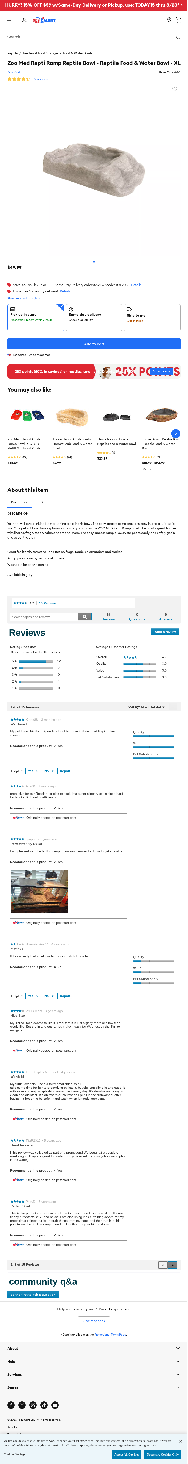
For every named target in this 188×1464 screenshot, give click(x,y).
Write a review (167, 632)
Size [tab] (44, 502)
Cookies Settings (14, 1454)
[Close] (177, 1441)
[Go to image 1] (94, 262)
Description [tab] (19, 502)
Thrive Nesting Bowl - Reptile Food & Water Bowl (116, 441)
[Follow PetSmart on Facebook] (11, 1422)
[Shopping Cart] (178, 20)
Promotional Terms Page (110, 1334)
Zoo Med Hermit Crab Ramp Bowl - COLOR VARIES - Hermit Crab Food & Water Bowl (24, 444)
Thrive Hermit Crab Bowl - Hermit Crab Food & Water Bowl (72, 443)
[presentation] (39, 891)
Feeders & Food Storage (40, 53)
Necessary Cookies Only (159, 1454)
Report (65, 771)
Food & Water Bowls (77, 53)
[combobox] (94, 37)
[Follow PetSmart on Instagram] (22, 1422)
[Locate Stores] (169, 20)
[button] (172, 1265)
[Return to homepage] (44, 20)
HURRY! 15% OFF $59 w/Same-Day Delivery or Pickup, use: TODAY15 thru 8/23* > (94, 5)
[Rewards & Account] (24, 20)
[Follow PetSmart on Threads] (33, 1422)
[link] (20, 603)
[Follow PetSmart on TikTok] (44, 1422)
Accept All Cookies (123, 1454)
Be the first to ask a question (33, 1294)
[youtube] (55, 1422)
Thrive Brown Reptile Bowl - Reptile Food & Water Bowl (161, 443)
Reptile (12, 53)
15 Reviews (49, 603)
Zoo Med (13, 72)
